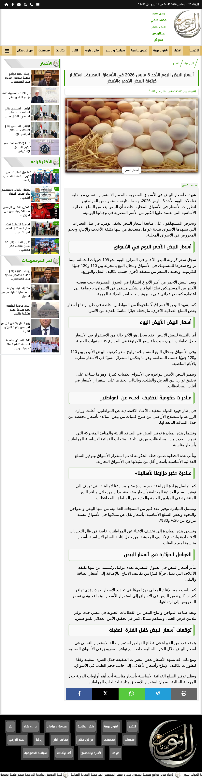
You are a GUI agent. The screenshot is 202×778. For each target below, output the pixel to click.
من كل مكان (25, 50)
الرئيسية (194, 50)
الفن (75, 50)
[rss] (25, 4)
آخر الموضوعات (37, 260)
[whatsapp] (132, 694)
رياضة (39, 739)
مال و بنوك (92, 50)
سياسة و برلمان (115, 50)
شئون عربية (160, 50)
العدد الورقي (17, 739)
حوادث (115, 753)
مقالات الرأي (60, 739)
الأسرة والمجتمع (91, 753)
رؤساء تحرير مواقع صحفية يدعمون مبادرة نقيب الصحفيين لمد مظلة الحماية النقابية (139, 774)
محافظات (44, 50)
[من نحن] (31, 4)
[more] (38, 4)
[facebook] (79, 694)
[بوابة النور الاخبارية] (187, 24)
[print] (184, 694)
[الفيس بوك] (12, 4)
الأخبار (177, 50)
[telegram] (158, 694)
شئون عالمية (139, 50)
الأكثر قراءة (41, 162)
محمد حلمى (189, 185)
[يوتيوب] (19, 4)
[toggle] (7, 50)
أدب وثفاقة (64, 753)
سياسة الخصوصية (35, 753)
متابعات (60, 50)
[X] (105, 694)
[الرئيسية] (6, 4)
